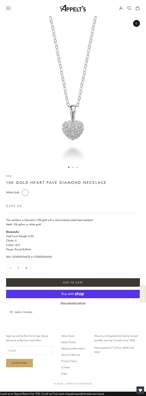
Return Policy (68, 342)
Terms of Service (70, 355)
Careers (65, 367)
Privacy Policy (69, 361)
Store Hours (68, 336)
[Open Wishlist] (140, 390)
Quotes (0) (143, 294)
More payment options (73, 303)
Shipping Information (73, 348)
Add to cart (73, 282)
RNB (9, 176)
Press (64, 373)
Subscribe (19, 363)
